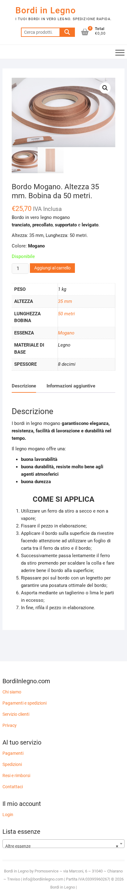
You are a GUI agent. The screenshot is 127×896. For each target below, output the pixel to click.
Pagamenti (12, 753)
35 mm (65, 301)
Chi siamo (11, 691)
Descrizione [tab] (24, 386)
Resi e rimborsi (16, 775)
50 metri (66, 314)
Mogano (66, 333)
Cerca (67, 32)
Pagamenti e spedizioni (24, 703)
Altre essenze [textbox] (61, 846)
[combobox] (63, 843)
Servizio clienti (15, 714)
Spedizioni (12, 764)
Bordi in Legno (45, 10)
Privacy (9, 725)
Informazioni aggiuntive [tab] (71, 386)
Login (7, 814)
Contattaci (12, 786)
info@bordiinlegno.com (43, 879)
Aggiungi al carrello (52, 267)
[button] (105, 88)
